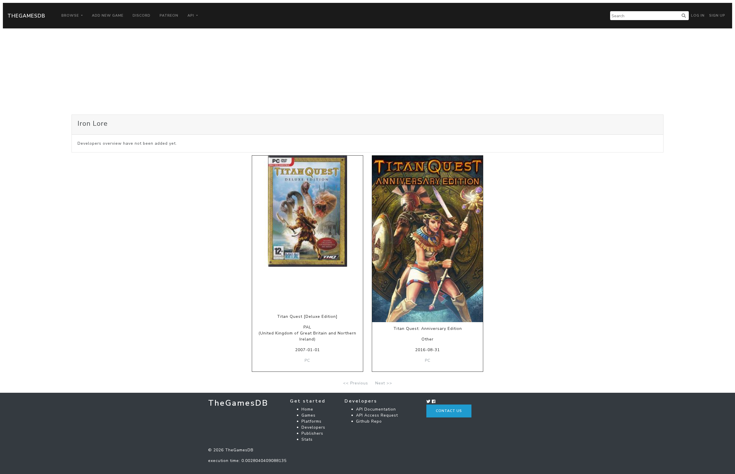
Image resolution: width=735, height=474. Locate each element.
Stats (307, 439)
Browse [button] (70, 15)
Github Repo (369, 421)
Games (308, 415)
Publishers (312, 433)
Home (307, 409)
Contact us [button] (449, 411)
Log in (698, 15)
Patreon (169, 15)
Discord (141, 15)
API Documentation (376, 409)
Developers (313, 427)
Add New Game (107, 15)
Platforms (311, 421)
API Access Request (377, 415)
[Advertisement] (367, 71)
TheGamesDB (26, 15)
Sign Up (717, 15)
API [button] (191, 15)
